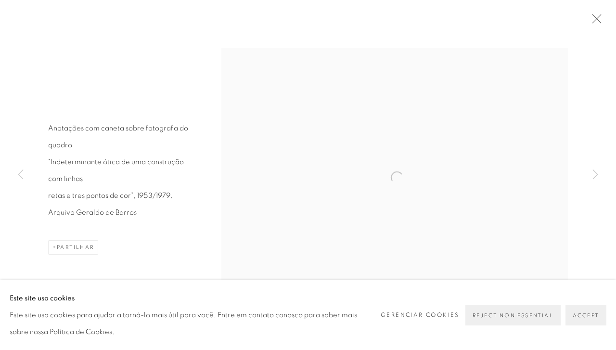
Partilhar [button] (75, 247)
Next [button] (595, 175)
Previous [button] (20, 175)
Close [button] (594, 21)
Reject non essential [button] (513, 315)
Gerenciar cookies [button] (420, 315)
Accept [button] (586, 315)
